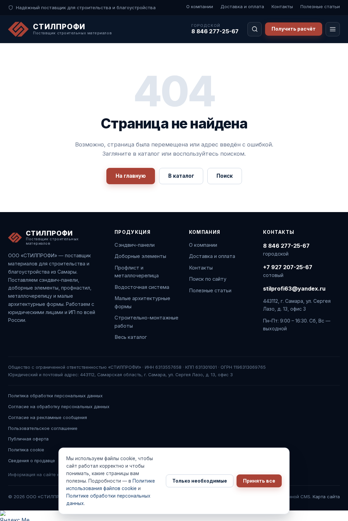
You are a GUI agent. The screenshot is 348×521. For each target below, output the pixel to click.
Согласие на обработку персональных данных (58, 406)
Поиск (224, 176)
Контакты (282, 6)
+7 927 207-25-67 (287, 267)
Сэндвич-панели (135, 245)
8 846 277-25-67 (215, 31)
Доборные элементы (140, 256)
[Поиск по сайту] (254, 29)
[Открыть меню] (333, 29)
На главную (131, 176)
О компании (199, 6)
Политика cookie (26, 449)
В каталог (181, 176)
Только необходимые (199, 481)
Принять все (259, 481)
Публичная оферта (28, 438)
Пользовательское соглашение (42, 428)
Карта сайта (326, 496)
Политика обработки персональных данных (55, 395)
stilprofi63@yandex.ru (294, 288)
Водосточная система (142, 287)
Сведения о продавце (31, 460)
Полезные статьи (320, 6)
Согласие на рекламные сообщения (47, 417)
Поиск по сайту (207, 279)
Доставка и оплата (242, 6)
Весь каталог (131, 337)
